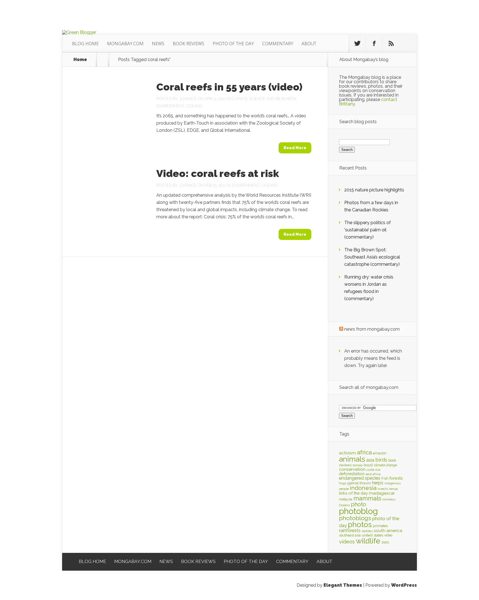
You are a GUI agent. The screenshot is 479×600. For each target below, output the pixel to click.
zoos (385, 542)
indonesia (363, 488)
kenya (393, 489)
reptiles (367, 531)
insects (383, 489)
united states (372, 535)
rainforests (350, 530)
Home (80, 59)
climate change (385, 465)
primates (380, 525)
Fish (384, 478)
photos (360, 524)
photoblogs (355, 518)
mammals (367, 498)
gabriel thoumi (359, 483)
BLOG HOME (85, 43)
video (388, 535)
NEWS (158, 43)
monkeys (388, 499)
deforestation (352, 473)
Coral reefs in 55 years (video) (229, 87)
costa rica (373, 470)
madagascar (382, 493)
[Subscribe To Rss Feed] (391, 43)
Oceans (194, 106)
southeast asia (350, 535)
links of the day (353, 493)
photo (358, 504)
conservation (352, 469)
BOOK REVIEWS (188, 43)
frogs (342, 483)
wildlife (368, 541)
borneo (358, 465)
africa (364, 452)
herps (377, 482)
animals (352, 459)
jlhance (188, 99)
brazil (368, 465)
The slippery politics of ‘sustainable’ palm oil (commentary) (367, 230)
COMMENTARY (277, 43)
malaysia (345, 499)
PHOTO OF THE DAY (233, 43)
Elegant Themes (342, 585)
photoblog (358, 511)
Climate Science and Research (264, 99)
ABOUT (309, 43)
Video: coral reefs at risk (217, 173)
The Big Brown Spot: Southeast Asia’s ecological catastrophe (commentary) (372, 257)
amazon (379, 453)
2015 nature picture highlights (374, 190)
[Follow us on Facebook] (374, 43)
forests (396, 478)
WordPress (404, 585)
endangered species (359, 478)
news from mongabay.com (372, 329)
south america (388, 530)
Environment (170, 106)
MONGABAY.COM (125, 43)
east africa (373, 474)
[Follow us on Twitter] (357, 43)
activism (347, 452)
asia (370, 460)
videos (347, 542)
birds (381, 460)
